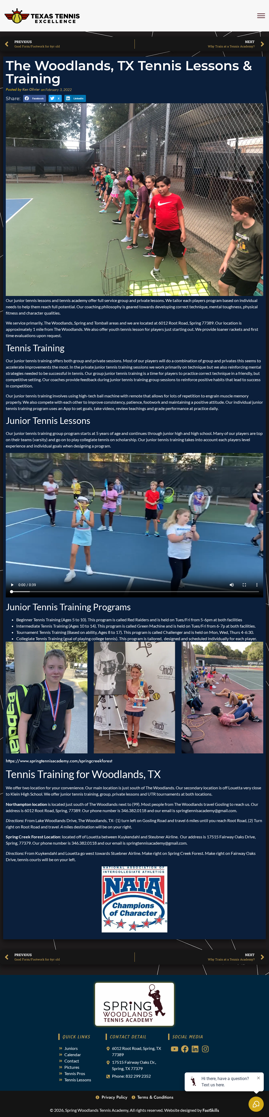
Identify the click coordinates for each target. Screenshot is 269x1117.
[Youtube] (174, 1049)
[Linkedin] (195, 1049)
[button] (34, 98)
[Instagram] (205, 1049)
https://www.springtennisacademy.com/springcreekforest (59, 761)
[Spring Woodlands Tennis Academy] (42, 15)
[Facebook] (185, 1049)
